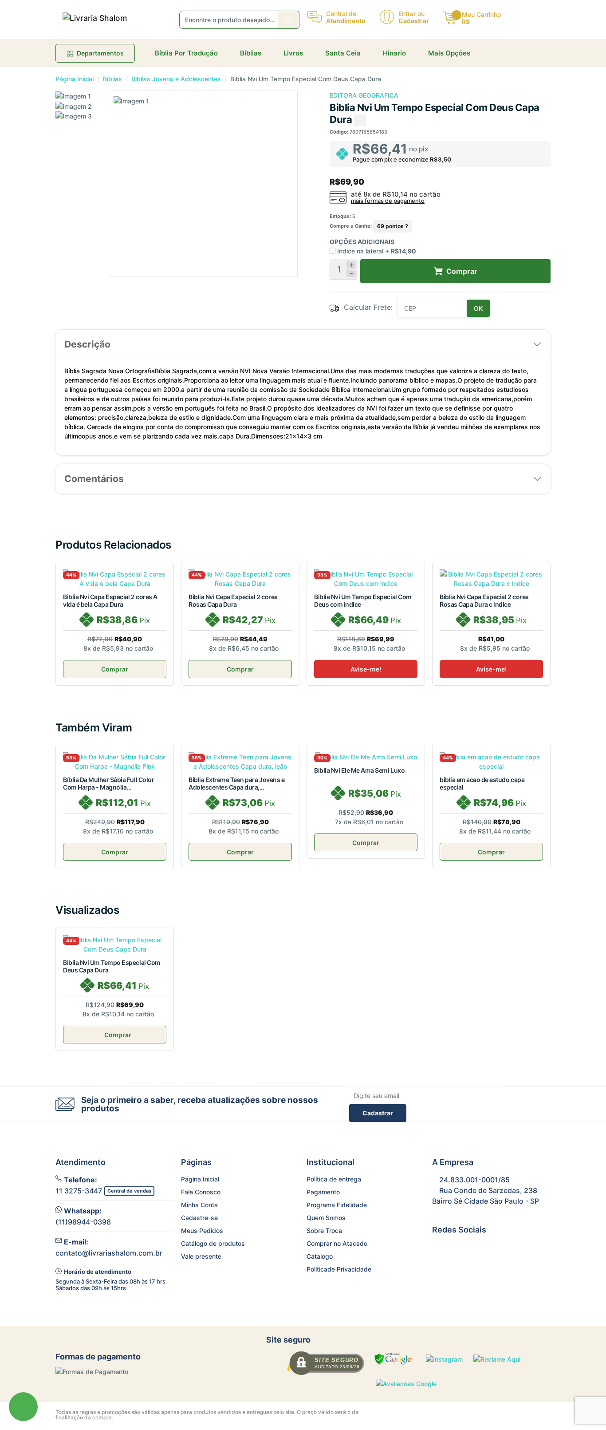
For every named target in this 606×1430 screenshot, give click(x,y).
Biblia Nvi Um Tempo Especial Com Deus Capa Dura (112, 966)
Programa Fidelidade (337, 1205)
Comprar (114, 669)
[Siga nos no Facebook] (437, 1249)
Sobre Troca (324, 1230)
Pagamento (323, 1192)
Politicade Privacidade (339, 1269)
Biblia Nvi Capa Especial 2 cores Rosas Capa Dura (233, 600)
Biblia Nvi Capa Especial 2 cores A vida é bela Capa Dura (110, 600)
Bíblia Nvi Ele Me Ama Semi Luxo (359, 770)
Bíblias (112, 79)
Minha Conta (199, 1205)
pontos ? (392, 226)
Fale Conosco (200, 1192)
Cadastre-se (199, 1217)
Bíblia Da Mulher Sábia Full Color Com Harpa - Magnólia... (108, 783)
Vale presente (201, 1256)
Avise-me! (365, 669)
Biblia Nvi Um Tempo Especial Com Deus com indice (363, 600)
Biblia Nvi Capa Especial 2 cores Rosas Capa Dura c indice (484, 600)
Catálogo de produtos (213, 1243)
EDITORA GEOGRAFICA (364, 95)
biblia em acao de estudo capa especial (482, 783)
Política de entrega (334, 1179)
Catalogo (320, 1256)
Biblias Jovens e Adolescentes (176, 79)
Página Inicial (74, 79)
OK (478, 308)
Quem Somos (326, 1217)
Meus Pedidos (202, 1230)
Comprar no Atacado (337, 1243)
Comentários (94, 478)
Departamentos (100, 53)
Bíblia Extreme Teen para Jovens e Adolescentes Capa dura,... (236, 783)
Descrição (87, 344)
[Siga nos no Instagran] (458, 1249)
